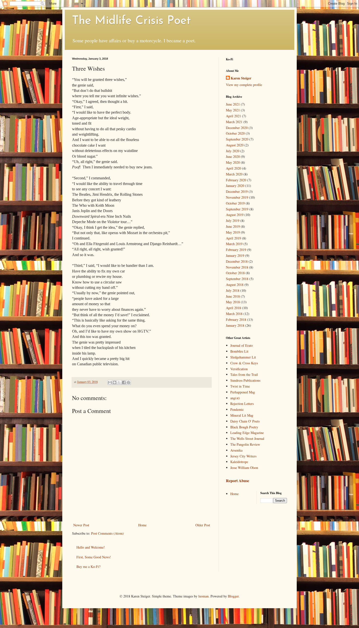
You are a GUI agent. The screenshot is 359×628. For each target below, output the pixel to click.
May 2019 (233, 232)
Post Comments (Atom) (107, 533)
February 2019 (236, 249)
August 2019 (234, 214)
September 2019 (237, 209)
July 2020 (232, 151)
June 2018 (233, 296)
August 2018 (234, 284)
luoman (203, 596)
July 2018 (232, 290)
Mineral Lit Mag (241, 415)
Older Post (202, 525)
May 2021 (233, 110)
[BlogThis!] (114, 382)
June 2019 (233, 226)
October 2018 (235, 273)
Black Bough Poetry (244, 427)
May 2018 (233, 302)
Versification (239, 369)
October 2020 (235, 133)
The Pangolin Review (245, 444)
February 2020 (236, 180)
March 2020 (234, 174)
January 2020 (235, 185)
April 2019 (233, 238)
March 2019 (234, 243)
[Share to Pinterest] (128, 382)
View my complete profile (244, 84)
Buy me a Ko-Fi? (88, 566)
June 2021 (233, 104)
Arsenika (236, 450)
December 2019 (237, 191)
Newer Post (81, 525)
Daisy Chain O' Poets (245, 421)
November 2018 (237, 267)
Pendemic (237, 409)
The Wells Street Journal (247, 438)
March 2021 (234, 121)
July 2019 (232, 220)
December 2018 (237, 261)
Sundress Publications (245, 380)
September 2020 (237, 139)
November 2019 (237, 197)
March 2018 (234, 313)
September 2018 (237, 278)
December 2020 (237, 127)
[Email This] (109, 382)
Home (142, 525)
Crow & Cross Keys (244, 363)
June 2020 (233, 156)
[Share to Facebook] (123, 382)
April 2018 (233, 307)
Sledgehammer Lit (243, 357)
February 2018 (236, 319)
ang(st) (235, 398)
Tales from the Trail (244, 374)
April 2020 (233, 168)
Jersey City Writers (243, 456)
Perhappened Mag (242, 392)
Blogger (233, 596)
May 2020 (233, 162)
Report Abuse (237, 481)
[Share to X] (119, 382)
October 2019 (235, 203)
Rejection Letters (242, 403)
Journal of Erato (241, 345)
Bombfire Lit (239, 351)
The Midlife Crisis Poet (131, 21)
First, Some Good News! (93, 557)
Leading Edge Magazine (247, 432)
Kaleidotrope (239, 461)
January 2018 (235, 325)
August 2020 (234, 145)
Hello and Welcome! (90, 547)
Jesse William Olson (244, 467)
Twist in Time (240, 386)
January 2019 (235, 255)
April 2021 (233, 116)
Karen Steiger (241, 78)
